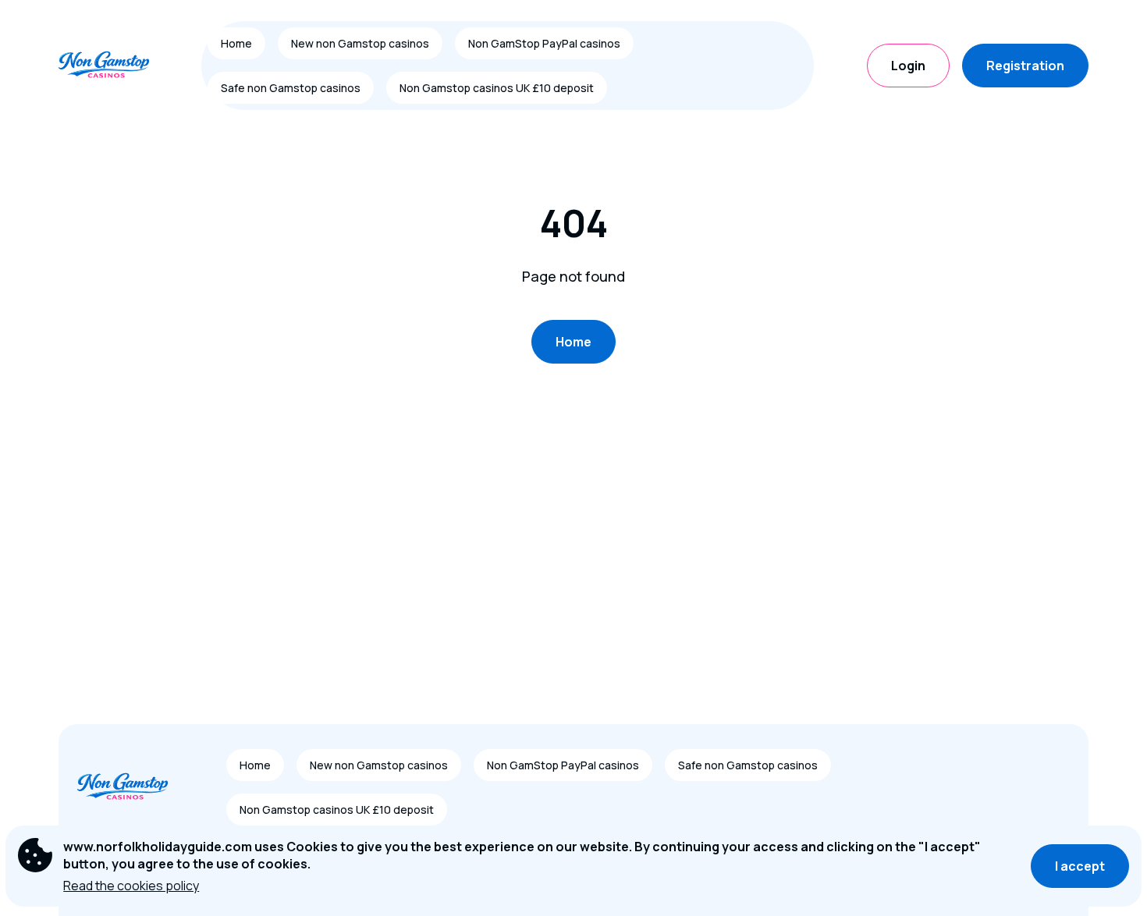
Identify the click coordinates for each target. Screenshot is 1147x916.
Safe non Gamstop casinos (290, 87)
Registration (1025, 65)
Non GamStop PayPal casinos (544, 43)
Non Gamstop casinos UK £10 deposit (496, 87)
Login (908, 65)
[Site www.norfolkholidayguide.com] (113, 65)
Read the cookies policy (131, 885)
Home (236, 43)
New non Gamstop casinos (360, 43)
